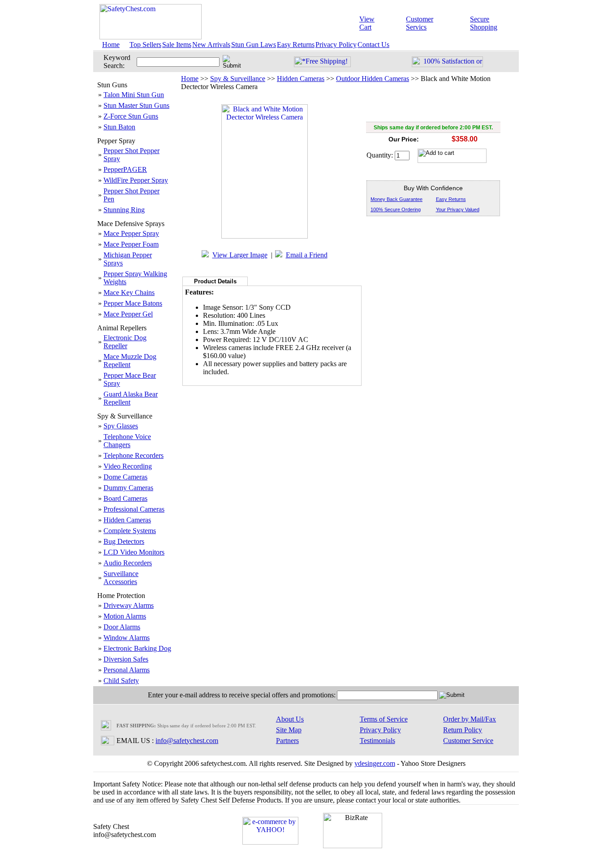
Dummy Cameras (128, 487)
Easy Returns (296, 44)
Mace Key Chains (129, 292)
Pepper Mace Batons (132, 303)
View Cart (367, 23)
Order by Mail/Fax (469, 719)
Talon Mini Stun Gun (133, 94)
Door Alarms (121, 627)
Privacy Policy (336, 44)
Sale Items (176, 44)
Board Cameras (125, 498)
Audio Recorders (127, 563)
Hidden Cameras (127, 520)
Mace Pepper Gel (128, 314)
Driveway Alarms (128, 605)
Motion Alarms (124, 616)
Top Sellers (145, 44)
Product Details (215, 281)
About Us (290, 719)
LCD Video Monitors (133, 552)
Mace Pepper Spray (131, 233)
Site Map (289, 730)
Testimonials (377, 740)
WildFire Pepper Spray (135, 180)
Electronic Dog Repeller (125, 342)
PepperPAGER (125, 169)
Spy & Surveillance (237, 78)
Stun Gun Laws (253, 44)
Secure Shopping (483, 23)
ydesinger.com (374, 763)
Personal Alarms (126, 670)
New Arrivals (211, 44)
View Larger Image (239, 255)
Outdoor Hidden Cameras (372, 78)
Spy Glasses (120, 426)
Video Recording (127, 466)
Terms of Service (384, 719)
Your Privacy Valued (457, 209)
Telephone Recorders (133, 455)
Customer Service (468, 740)
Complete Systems (129, 530)
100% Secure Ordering (396, 209)
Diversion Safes (125, 659)
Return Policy (462, 730)
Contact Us (373, 44)
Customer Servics (419, 23)
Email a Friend (307, 255)
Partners (287, 740)
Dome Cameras (125, 477)
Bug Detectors (123, 541)
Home (111, 44)
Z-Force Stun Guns (130, 116)
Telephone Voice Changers (127, 440)
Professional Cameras (133, 509)
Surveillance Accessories (120, 577)
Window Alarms (126, 637)
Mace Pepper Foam (131, 244)
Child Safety (121, 680)
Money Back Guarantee (396, 199)
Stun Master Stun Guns (136, 105)
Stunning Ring (124, 210)
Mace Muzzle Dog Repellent (129, 360)
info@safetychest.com (186, 740)
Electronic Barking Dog (137, 648)
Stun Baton (119, 127)
